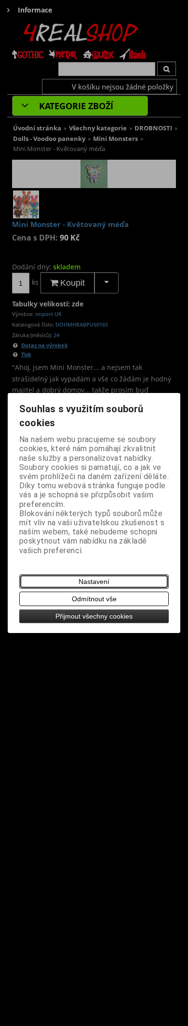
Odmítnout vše (94, 599)
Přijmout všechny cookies (94, 616)
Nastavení (94, 581)
